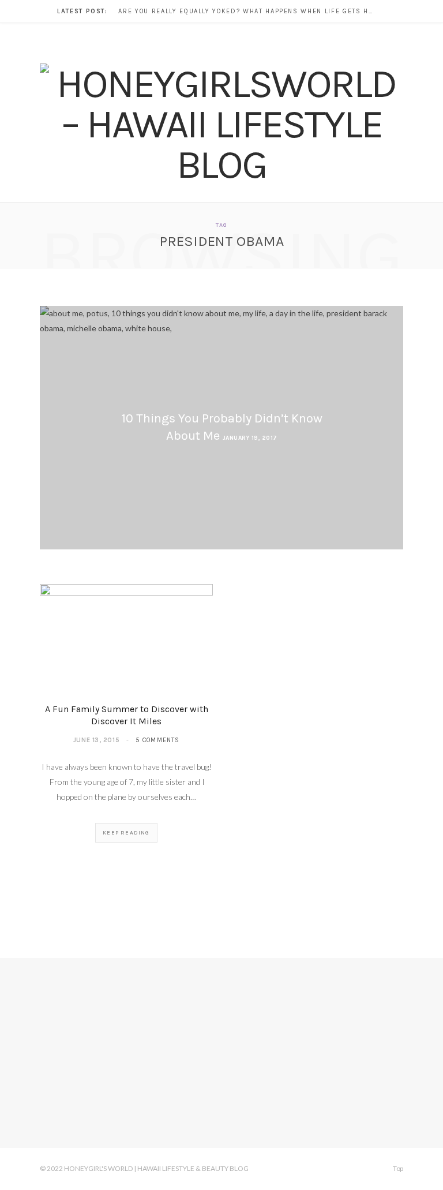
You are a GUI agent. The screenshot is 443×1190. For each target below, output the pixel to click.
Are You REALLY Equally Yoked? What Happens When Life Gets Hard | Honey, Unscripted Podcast (248, 11)
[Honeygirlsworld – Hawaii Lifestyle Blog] (221, 124)
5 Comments (157, 740)
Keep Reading (126, 832)
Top (397, 1168)
